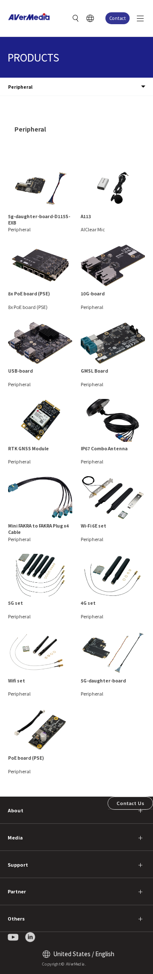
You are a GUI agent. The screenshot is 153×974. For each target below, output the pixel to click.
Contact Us (130, 803)
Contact (117, 18)
